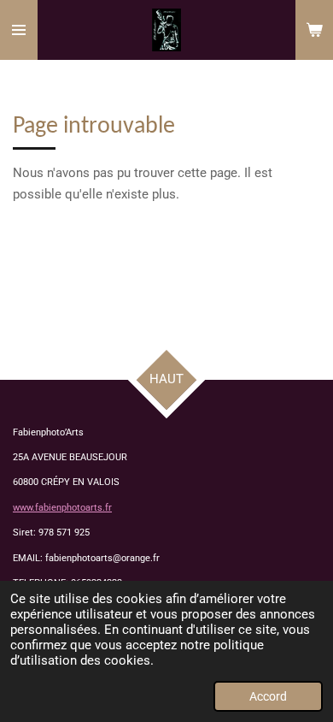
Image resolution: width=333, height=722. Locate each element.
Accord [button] (268, 696)
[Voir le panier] (314, 30)
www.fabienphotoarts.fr (62, 507)
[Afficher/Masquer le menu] (19, 30)
